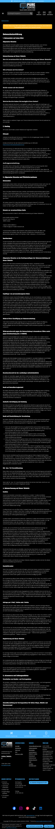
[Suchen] (31, 13)
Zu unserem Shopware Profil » (38, 782)
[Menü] (2, 13)
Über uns (17, 750)
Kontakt (17, 746)
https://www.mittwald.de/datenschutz (13, 145)
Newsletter (18, 748)
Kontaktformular (5, 765)
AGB (30, 762)
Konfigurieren (49, 826)
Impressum (32, 756)
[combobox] (18, 13)
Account (44, 15)
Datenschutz (32, 758)
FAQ (16, 752)
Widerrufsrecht (33, 760)
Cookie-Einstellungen (32, 765)
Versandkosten (30, 815)
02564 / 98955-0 (6, 757)
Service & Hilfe (19, 754)
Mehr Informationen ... (11, 827)
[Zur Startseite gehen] (27, 7)
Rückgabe (32, 750)
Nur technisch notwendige (34, 826)
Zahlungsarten (33, 748)
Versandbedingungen (35, 746)
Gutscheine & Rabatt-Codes (33, 753)
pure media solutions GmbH (44, 821)
